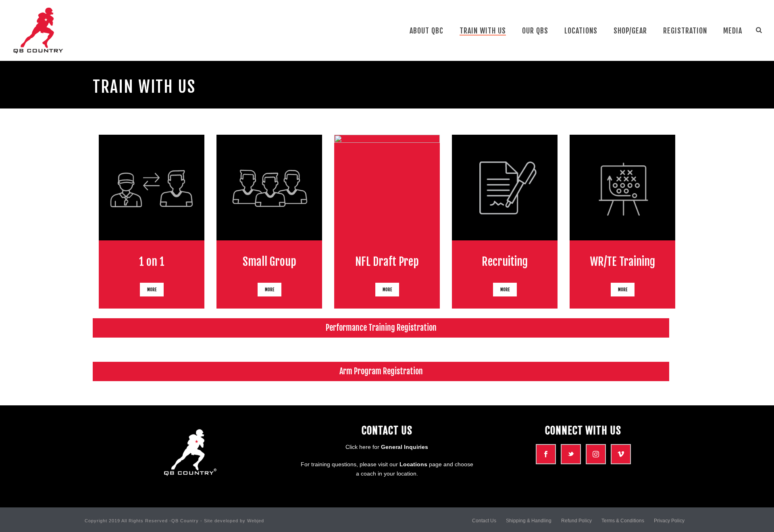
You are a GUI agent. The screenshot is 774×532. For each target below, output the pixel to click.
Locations (580, 30)
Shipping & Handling (528, 521)
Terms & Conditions (622, 521)
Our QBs (535, 30)
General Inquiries (404, 447)
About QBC (426, 30)
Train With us (483, 30)
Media (732, 30)
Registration (685, 30)
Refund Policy (576, 521)
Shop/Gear (630, 30)
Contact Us (484, 521)
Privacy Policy (669, 521)
